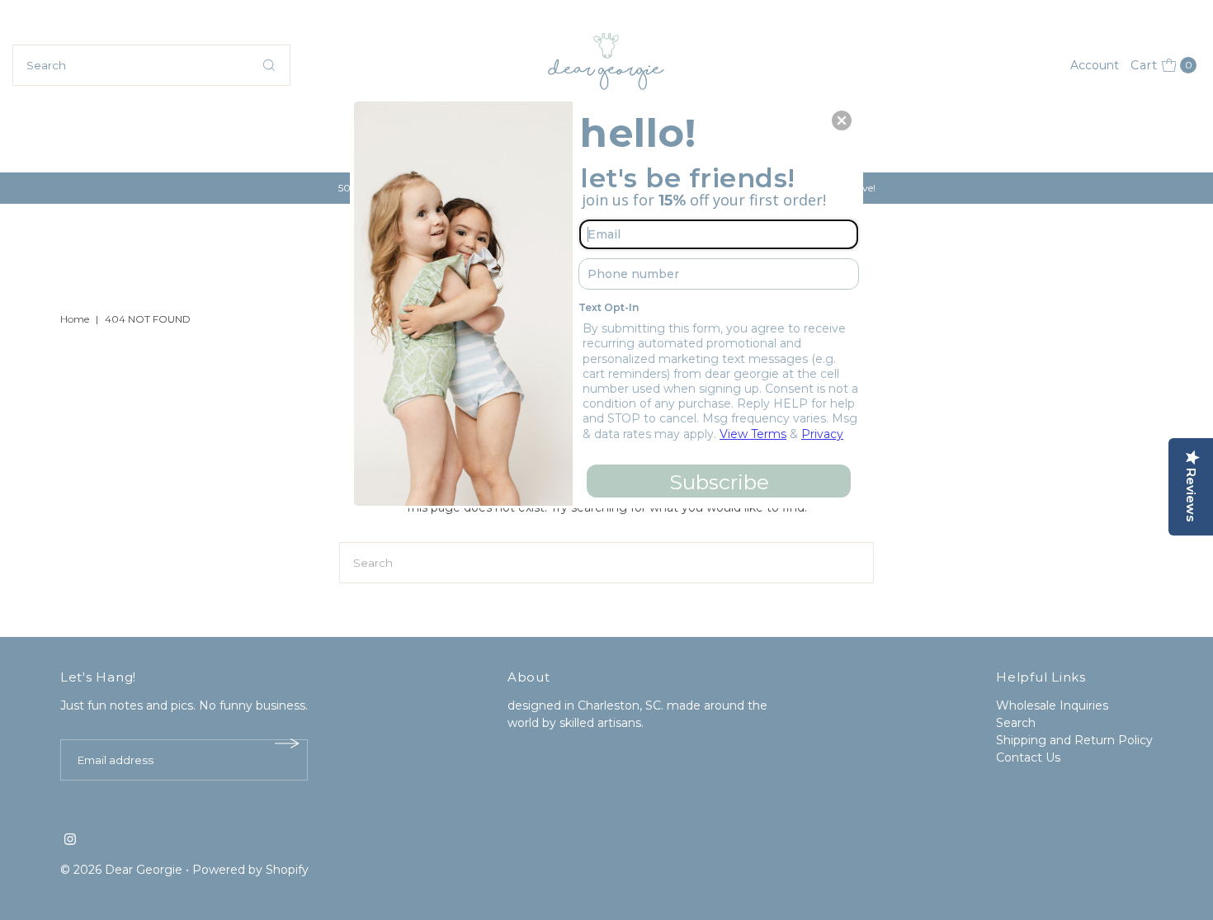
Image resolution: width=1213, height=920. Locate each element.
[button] (842, 120)
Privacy (822, 434)
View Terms (753, 434)
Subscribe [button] (719, 481)
